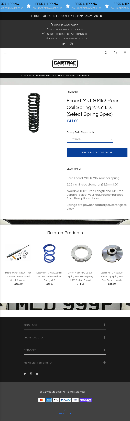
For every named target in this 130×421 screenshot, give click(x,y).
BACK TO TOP (65, 413)
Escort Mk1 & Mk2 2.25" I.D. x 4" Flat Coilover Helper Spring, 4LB (49, 276)
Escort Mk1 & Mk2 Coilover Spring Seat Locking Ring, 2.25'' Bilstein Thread (80, 276)
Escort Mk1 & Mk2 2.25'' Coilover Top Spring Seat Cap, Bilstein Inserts (112, 276)
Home (23, 75)
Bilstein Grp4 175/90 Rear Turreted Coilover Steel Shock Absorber (18, 276)
